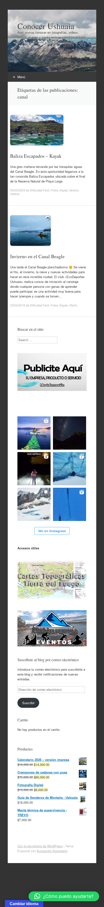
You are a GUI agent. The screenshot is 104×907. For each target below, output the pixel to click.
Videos (14, 194)
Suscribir (28, 703)
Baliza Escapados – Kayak (35, 156)
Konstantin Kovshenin (52, 851)
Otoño (73, 305)
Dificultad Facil (39, 190)
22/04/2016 (17, 305)
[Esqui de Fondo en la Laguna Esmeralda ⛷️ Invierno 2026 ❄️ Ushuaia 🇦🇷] (69, 504)
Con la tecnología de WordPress (40, 846)
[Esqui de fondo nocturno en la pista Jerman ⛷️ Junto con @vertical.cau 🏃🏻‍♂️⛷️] (34, 468)
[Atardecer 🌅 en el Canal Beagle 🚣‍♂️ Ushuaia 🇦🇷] (34, 433)
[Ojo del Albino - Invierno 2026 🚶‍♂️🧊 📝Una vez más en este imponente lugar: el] (34, 504)
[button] (64, 896)
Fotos (54, 190)
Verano (74, 190)
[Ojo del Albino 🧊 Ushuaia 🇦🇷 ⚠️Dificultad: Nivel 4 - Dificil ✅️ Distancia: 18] (69, 468)
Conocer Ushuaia (45, 26)
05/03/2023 (17, 190)
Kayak (63, 190)
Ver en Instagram (52, 531)
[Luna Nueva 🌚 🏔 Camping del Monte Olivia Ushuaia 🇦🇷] (69, 433)
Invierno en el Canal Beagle (37, 256)
